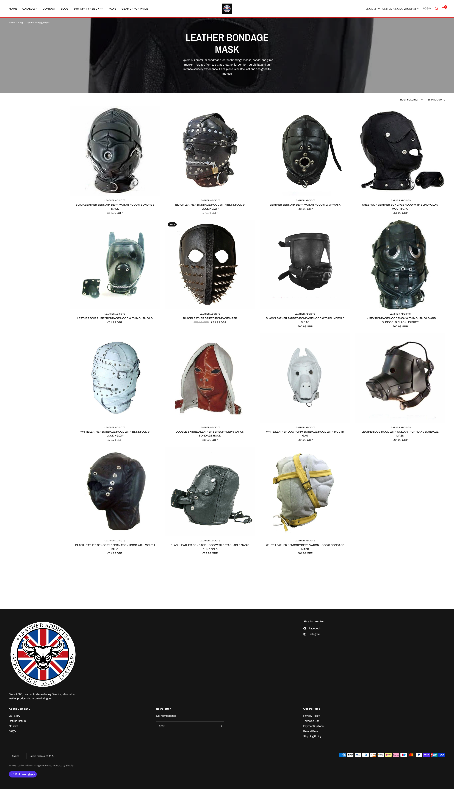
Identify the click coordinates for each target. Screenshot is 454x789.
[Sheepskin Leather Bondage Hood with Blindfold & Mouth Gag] (400, 151)
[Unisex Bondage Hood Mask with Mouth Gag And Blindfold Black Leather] (400, 264)
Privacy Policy (311, 715)
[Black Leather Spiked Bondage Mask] (210, 264)
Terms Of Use (311, 721)
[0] (442, 8)
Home (12, 22)
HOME (13, 8)
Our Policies (311, 709)
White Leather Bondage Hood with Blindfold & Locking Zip (115, 433)
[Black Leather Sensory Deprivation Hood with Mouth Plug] (115, 491)
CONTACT (49, 8)
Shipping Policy (312, 736)
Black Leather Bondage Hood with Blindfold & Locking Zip (210, 206)
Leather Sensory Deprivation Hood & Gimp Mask (305, 204)
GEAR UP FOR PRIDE (134, 8)
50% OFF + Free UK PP (88, 8)
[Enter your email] (220, 725)
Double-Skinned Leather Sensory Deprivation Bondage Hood (210, 433)
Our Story (14, 715)
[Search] (436, 8)
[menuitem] (14, 9)
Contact (13, 726)
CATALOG (28, 8)
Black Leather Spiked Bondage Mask (210, 318)
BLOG (64, 8)
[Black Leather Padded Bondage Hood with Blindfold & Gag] (305, 264)
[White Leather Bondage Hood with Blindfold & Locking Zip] (115, 378)
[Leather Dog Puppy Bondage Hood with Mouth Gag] (115, 264)
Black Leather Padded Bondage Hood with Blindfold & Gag (305, 320)
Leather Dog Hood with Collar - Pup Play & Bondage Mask (400, 433)
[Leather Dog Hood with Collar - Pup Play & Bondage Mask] (400, 378)
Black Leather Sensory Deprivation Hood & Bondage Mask (115, 206)
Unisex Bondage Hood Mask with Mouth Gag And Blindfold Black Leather (400, 320)
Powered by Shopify (63, 765)
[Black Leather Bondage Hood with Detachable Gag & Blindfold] (210, 491)
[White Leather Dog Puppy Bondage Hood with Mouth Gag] (305, 378)
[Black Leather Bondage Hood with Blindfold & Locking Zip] (210, 151)
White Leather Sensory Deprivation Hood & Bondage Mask (305, 547)
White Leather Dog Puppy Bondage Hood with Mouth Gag (305, 433)
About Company (19, 709)
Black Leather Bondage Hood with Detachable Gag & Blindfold (210, 547)
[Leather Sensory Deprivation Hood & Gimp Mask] (305, 151)
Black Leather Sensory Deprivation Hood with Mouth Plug (115, 547)
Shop (20, 22)
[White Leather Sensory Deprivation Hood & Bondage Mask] (305, 491)
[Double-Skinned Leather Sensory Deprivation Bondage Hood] (210, 378)
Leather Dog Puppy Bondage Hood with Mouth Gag (115, 318)
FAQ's (112, 8)
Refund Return (17, 721)
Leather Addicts (114, 200)
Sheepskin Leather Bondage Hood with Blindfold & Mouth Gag (400, 206)
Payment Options (313, 726)
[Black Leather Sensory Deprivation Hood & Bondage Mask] (115, 151)
